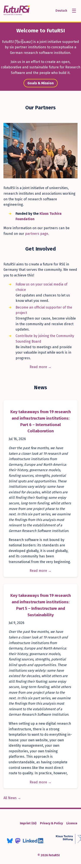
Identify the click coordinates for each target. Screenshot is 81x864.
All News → (12, 798)
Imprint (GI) (28, 823)
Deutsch (61, 11)
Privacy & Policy (51, 823)
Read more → (40, 367)
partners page (36, 234)
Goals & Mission (40, 83)
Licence (71, 823)
